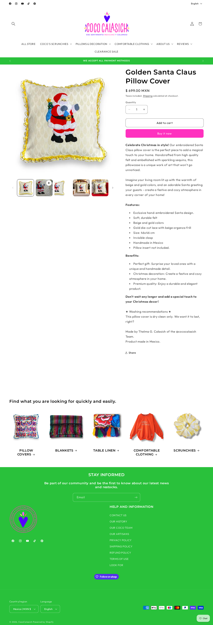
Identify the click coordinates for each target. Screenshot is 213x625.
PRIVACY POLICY (121, 540)
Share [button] (132, 352)
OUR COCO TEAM (121, 527)
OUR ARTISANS (119, 534)
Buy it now (164, 133)
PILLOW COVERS (25, 452)
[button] (13, 24)
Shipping (147, 95)
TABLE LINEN (104, 450)
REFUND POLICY (120, 552)
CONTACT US (118, 515)
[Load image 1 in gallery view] (25, 187)
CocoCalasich (25, 622)
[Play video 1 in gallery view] (44, 187)
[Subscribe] (136, 497)
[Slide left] (12, 187)
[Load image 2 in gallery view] (62, 187)
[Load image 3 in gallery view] (81, 187)
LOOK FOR (116, 565)
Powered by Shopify (43, 622)
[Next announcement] (203, 61)
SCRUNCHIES (185, 450)
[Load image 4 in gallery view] (100, 187)
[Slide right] (112, 187)
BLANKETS (64, 450)
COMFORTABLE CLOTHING (147, 452)
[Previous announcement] (10, 61)
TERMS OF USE (119, 558)
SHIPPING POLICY (121, 546)
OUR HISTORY (118, 521)
